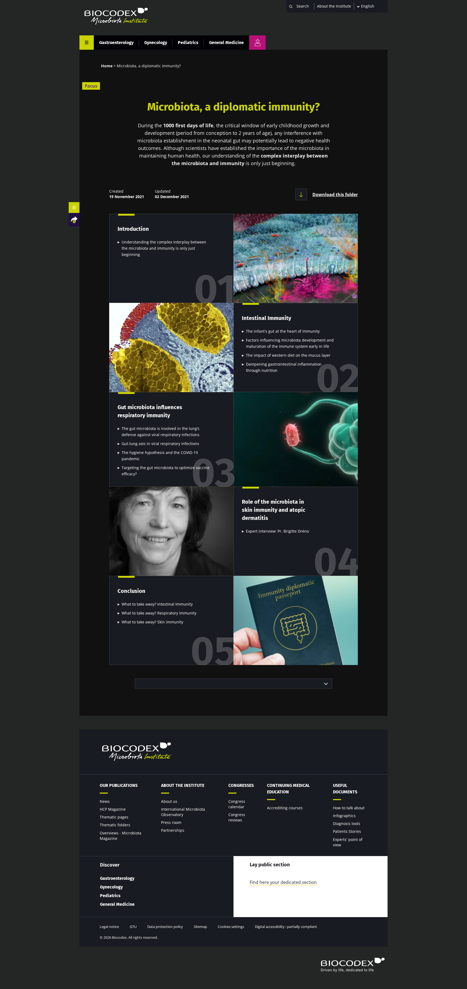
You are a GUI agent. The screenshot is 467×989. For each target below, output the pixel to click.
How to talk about (349, 807)
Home (106, 65)
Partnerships (172, 830)
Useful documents (345, 788)
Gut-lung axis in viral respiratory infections (160, 443)
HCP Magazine (113, 809)
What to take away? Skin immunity (152, 621)
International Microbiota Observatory (183, 812)
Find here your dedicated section (283, 882)
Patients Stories (347, 831)
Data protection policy (165, 926)
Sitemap (200, 926)
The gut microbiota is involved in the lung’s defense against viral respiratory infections (160, 431)
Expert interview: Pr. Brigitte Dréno (277, 531)
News (105, 801)
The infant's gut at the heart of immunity (283, 331)
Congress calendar (236, 804)
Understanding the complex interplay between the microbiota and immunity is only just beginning (164, 248)
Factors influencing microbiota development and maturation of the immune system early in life (290, 343)
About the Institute (334, 6)
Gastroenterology (116, 42)
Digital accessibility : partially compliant (286, 926)
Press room (171, 822)
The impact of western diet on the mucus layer (288, 355)
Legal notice (109, 926)
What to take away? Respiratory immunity (159, 613)
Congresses (241, 785)
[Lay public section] (257, 42)
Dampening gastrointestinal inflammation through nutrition (284, 367)
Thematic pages (114, 817)
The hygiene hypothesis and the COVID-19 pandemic (160, 455)
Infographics (344, 815)
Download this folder (335, 195)
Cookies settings (231, 926)
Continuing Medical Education (288, 788)
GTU (133, 926)
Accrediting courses (285, 807)
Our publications (119, 785)
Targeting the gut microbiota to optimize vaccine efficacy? (165, 470)
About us (169, 801)
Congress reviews (236, 817)
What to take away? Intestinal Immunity (157, 604)
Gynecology (155, 42)
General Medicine (226, 42)
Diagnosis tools (346, 823)
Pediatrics (188, 42)
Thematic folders (115, 824)
